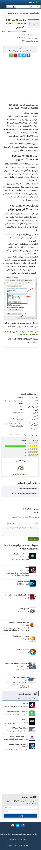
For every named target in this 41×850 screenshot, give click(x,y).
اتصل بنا (35, 834)
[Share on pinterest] (15, 55)
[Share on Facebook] (28, 55)
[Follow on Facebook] (23, 825)
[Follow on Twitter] (17, 825)
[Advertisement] (20, 80)
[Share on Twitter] (24, 55)
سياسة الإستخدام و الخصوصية (21, 834)
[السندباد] (28, 2)
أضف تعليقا (33, 539)
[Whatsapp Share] (11, 55)
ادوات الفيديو (17, 474)
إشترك (20, 816)
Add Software (14, 840)
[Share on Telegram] (20, 55)
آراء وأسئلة (32, 429)
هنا (30, 180)
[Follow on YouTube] (12, 825)
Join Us (23, 840)
